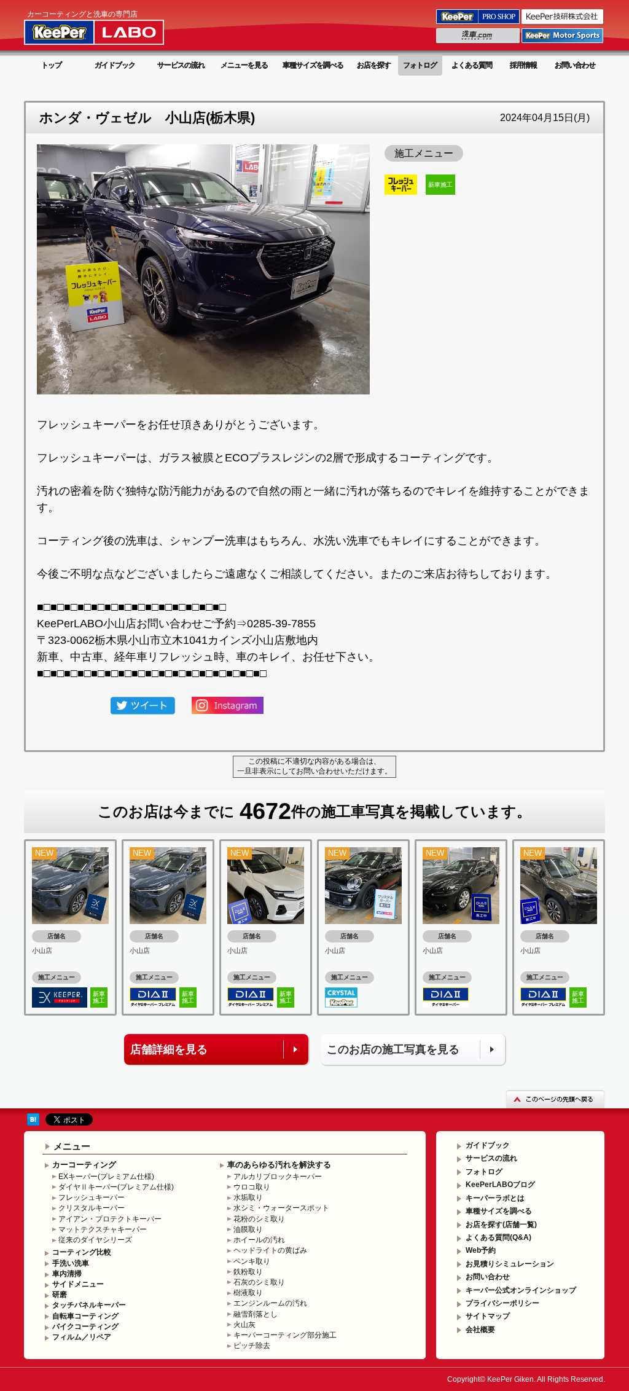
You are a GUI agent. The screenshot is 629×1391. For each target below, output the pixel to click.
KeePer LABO (111, 26)
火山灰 (244, 1324)
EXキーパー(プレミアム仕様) (106, 1176)
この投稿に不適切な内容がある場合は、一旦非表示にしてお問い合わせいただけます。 (314, 766)
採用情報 (523, 65)
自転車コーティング (85, 1316)
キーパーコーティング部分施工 (285, 1335)
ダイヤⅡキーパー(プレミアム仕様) (116, 1187)
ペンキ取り (251, 1261)
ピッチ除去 (251, 1345)
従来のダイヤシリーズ (95, 1240)
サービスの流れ (181, 65)
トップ (51, 65)
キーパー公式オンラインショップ (521, 1290)
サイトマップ (488, 1316)
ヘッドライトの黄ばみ (270, 1250)
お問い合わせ (575, 65)
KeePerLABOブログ (500, 1184)
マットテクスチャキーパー (102, 1229)
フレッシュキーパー (91, 1197)
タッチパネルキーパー (89, 1305)
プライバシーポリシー (502, 1303)
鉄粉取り (248, 1272)
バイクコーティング (85, 1326)
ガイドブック (115, 65)
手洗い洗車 (70, 1263)
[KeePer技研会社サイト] (563, 23)
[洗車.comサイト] (479, 42)
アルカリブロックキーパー (277, 1176)
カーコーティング (84, 1164)
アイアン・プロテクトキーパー (110, 1219)
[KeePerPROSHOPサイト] (479, 23)
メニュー (71, 1146)
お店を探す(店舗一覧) (501, 1224)
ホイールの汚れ (259, 1240)
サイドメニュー (78, 1284)
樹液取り (248, 1292)
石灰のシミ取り (259, 1282)
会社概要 (480, 1329)
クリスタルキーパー (91, 1208)
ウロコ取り (251, 1187)
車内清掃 (67, 1273)
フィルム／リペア (81, 1337)
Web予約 (481, 1250)
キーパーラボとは (495, 1198)
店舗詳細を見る (169, 1049)
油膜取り (248, 1229)
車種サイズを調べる (313, 65)
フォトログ (420, 65)
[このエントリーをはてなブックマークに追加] (33, 1119)
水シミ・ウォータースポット (281, 1208)
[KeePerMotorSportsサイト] (563, 42)
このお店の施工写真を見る (393, 1049)
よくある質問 (471, 65)
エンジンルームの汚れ (270, 1303)
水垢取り (248, 1197)
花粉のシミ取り (259, 1219)
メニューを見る (244, 65)
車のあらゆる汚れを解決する (279, 1164)
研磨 (59, 1294)
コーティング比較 (81, 1252)
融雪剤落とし (255, 1314)
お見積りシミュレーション (510, 1264)
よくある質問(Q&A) (498, 1237)
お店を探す (374, 65)
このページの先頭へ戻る (555, 1098)
